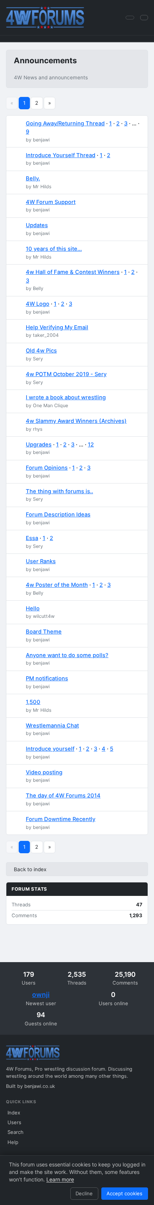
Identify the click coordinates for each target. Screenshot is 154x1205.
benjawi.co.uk (39, 1086)
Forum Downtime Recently (60, 819)
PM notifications (47, 678)
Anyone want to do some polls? (67, 655)
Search (15, 1132)
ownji (41, 994)
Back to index (30, 869)
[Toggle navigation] (144, 17)
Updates (37, 225)
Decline (84, 1193)
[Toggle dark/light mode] (130, 17)
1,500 (33, 702)
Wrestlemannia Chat (52, 725)
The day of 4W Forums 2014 (63, 795)
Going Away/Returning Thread (65, 123)
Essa (32, 538)
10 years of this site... (54, 248)
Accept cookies (124, 1193)
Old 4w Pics (41, 350)
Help (12, 1142)
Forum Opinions (47, 467)
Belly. (33, 178)
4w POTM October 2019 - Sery (66, 374)
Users (14, 1122)
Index (13, 1113)
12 (91, 444)
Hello (33, 608)
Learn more (60, 1179)
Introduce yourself (50, 748)
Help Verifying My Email (57, 327)
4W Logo (37, 304)
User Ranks (41, 561)
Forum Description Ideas (58, 514)
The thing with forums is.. (59, 491)
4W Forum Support (51, 202)
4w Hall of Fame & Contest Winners (73, 272)
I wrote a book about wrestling (66, 397)
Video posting (44, 772)
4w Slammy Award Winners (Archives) (76, 421)
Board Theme (44, 631)
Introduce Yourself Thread (60, 155)
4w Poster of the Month (57, 585)
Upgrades (39, 444)
